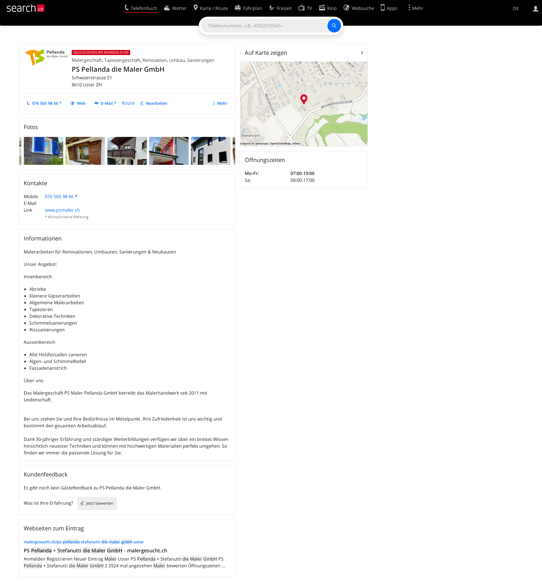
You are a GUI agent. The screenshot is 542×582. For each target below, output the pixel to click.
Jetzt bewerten (99, 503)
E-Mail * (108, 103)
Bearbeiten (156, 103)
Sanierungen (200, 60)
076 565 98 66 (59, 196)
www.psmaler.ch (62, 210)
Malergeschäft (87, 60)
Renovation (155, 60)
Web (81, 103)
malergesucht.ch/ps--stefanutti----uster (84, 541)
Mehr (222, 103)
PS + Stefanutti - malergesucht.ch (95, 550)
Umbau (177, 60)
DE (516, 8)
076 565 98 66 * (47, 103)
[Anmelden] (535, 8)
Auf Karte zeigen (266, 52)
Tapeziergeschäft (122, 60)
